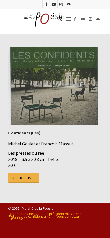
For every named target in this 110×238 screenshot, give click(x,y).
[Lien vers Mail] (68, 4)
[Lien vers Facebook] (46, 4)
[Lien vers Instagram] (61, 4)
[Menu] (68, 19)
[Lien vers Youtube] (53, 4)
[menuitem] (57, 19)
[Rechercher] (57, 19)
